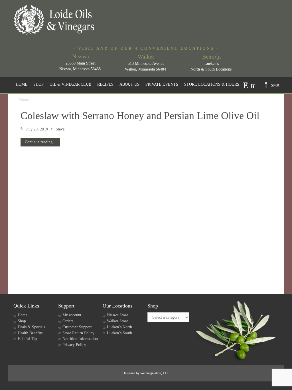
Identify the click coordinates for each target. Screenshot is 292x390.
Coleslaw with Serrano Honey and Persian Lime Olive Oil (140, 115)
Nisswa (80, 56)
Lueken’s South (119, 333)
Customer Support (77, 327)
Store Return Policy (78, 333)
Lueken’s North (119, 327)
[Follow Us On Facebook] (253, 85)
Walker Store (117, 321)
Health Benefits (30, 333)
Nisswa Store (117, 315)
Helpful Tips (28, 339)
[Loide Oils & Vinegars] (56, 20)
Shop (22, 321)
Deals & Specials (31, 327)
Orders (67, 321)
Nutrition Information (80, 339)
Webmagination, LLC (154, 373)
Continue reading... (40, 142)
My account (71, 315)
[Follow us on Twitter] (245, 85)
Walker (146, 56)
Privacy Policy (74, 345)
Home (22, 315)
